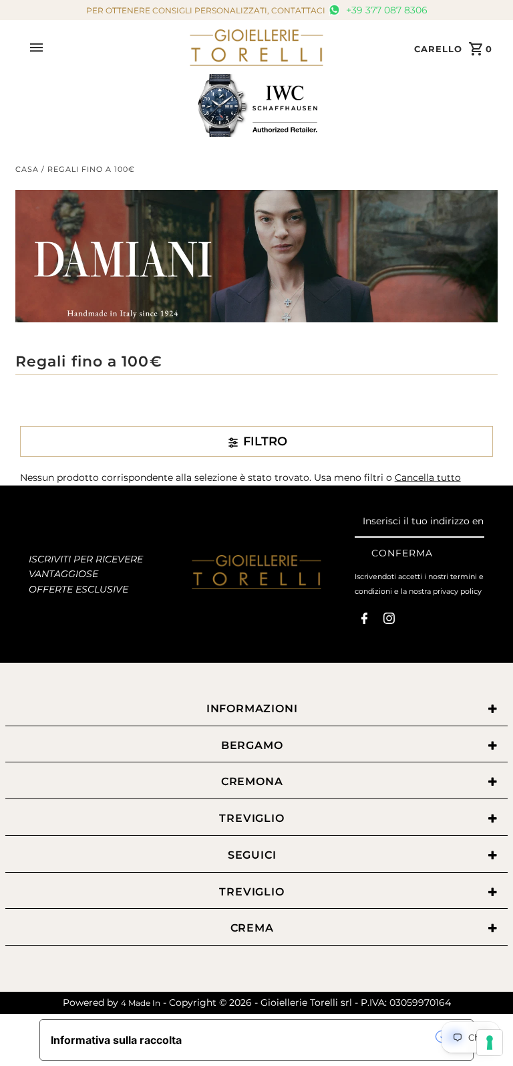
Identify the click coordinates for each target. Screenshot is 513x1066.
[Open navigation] (105, 47)
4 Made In (140, 1003)
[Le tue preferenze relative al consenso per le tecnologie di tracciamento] (489, 1042)
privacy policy (457, 591)
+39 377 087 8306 (385, 10)
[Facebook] (364, 621)
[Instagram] (389, 621)
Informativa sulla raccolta (116, 1040)
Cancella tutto (428, 477)
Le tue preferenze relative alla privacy (316, 1036)
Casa (27, 169)
